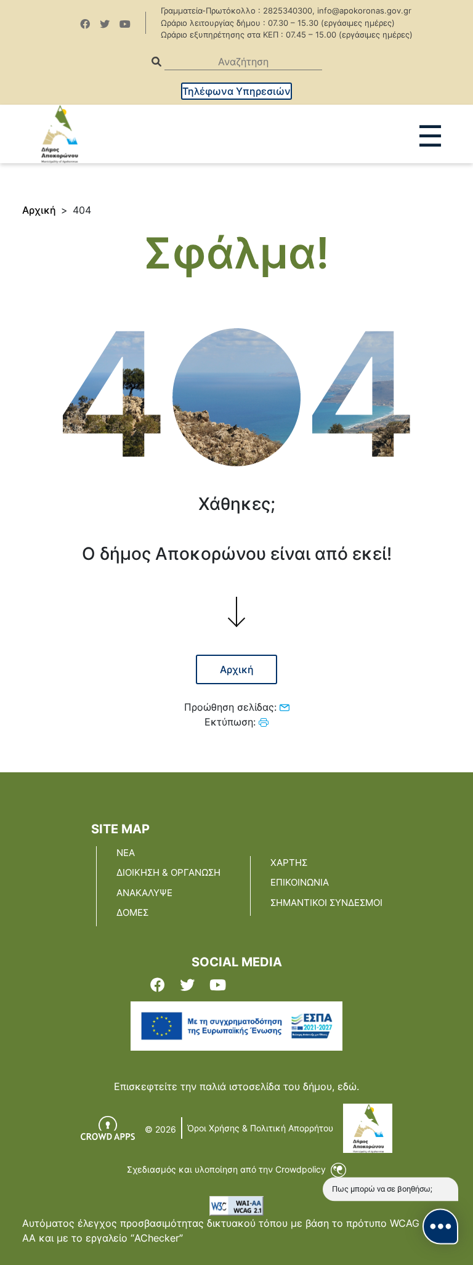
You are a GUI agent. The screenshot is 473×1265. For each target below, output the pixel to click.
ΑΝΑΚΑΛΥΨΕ (144, 893)
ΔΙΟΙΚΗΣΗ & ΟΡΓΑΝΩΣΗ (168, 872)
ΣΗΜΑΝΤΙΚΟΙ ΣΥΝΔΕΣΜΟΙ (326, 902)
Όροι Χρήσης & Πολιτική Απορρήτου (260, 1128)
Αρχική (39, 210)
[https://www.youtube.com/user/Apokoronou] (125, 24)
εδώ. (348, 1086)
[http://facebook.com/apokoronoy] (85, 24)
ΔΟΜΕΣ (132, 912)
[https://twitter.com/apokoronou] (105, 24)
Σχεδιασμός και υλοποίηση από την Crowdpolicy (227, 1169)
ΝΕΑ (125, 853)
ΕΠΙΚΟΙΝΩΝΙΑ (299, 882)
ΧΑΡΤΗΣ (288, 862)
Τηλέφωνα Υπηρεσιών (236, 91)
